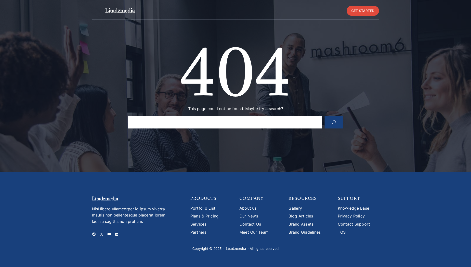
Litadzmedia (120, 10)
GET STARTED (362, 11)
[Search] (334, 122)
